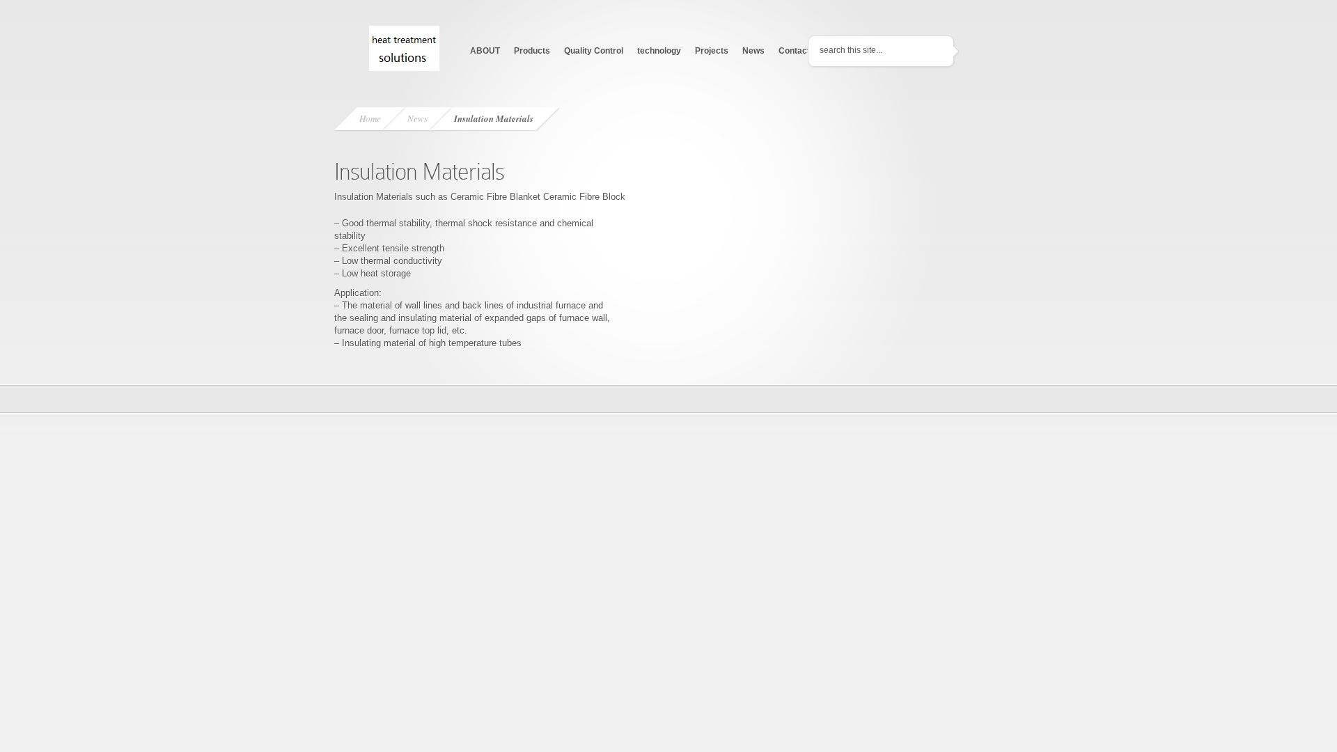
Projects (711, 51)
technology (659, 51)
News (753, 51)
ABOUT (485, 51)
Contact (794, 51)
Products (532, 51)
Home (370, 118)
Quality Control (593, 51)
